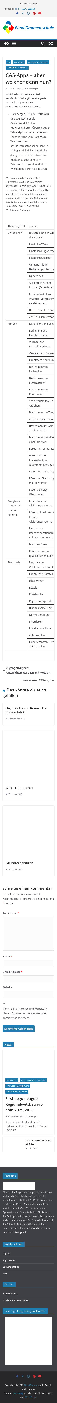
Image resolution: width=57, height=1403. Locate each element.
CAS (8, 62)
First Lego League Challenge (33, 1080)
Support (7, 1253)
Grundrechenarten (19, 863)
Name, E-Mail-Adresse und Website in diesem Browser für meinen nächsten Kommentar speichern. (25, 1013)
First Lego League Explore (18, 1086)
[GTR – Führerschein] (28, 732)
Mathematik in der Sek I (38, 62)
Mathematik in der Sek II (17, 68)
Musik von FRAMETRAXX (15, 1300)
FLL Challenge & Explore (17, 1092)
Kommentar (11, 913)
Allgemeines (12, 1080)
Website (7, 987)
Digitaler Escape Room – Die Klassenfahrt (26, 710)
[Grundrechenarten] (28, 808)
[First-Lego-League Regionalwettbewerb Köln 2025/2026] (28, 1062)
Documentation (11, 1266)
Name (7, 956)
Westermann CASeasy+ (37, 680)
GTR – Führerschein (20, 788)
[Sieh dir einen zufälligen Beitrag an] (50, 43)
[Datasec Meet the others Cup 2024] (13, 1144)
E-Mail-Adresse (12, 972)
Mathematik (19, 62)
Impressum (9, 1260)
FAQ (5, 1273)
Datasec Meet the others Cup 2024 (39, 1142)
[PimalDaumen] (6, 43)
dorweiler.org (10, 1293)
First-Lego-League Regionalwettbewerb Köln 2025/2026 (24, 1104)
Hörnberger (32, 88)
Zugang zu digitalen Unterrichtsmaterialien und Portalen (28, 670)
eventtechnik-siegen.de (15, 1232)
